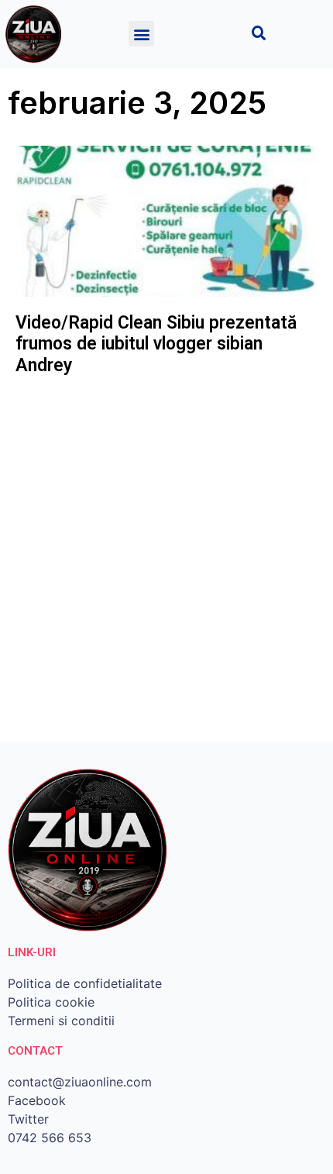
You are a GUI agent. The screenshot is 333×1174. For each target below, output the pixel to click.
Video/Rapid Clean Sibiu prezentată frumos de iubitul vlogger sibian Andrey (156, 344)
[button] (141, 33)
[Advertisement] (166, 559)
